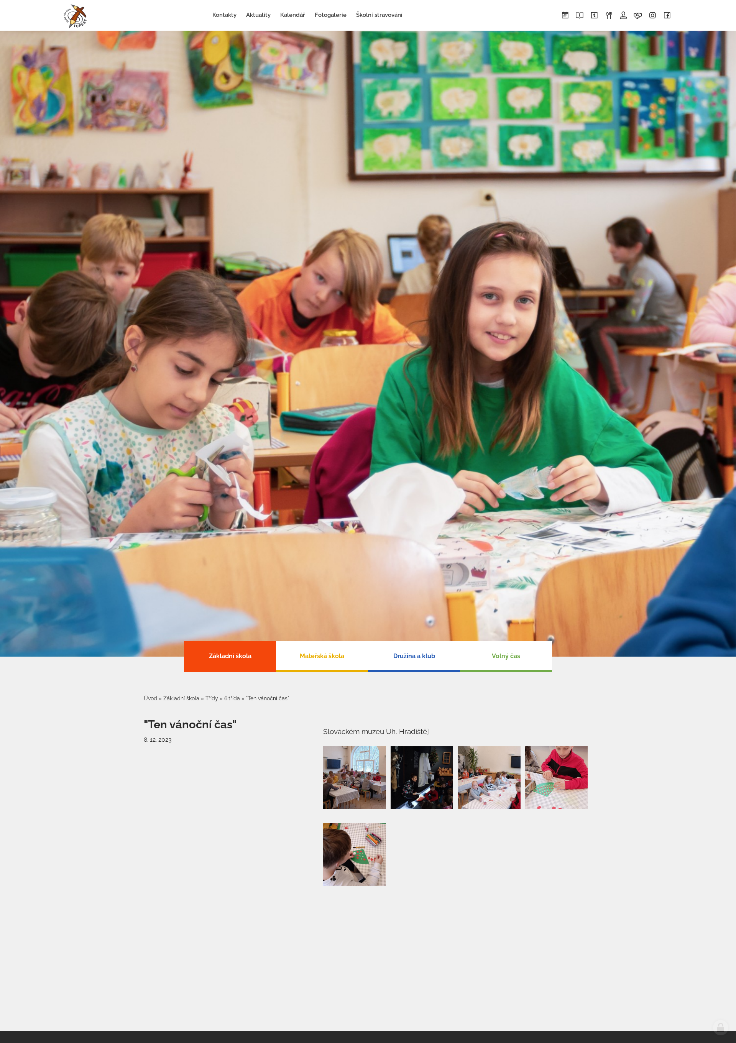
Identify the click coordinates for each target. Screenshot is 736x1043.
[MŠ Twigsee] (594, 15)
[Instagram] (652, 15)
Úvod (150, 698)
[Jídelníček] (609, 15)
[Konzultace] (638, 15)
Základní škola (181, 698)
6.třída (232, 698)
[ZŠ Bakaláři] (579, 15)
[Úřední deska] (623, 15)
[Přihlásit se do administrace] (720, 1027)
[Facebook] (667, 15)
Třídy (211, 698)
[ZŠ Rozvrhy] (565, 15)
